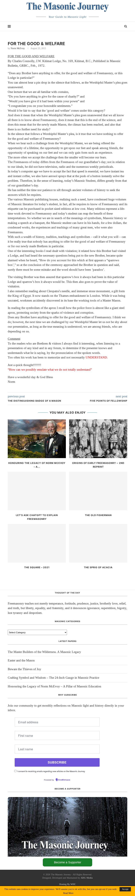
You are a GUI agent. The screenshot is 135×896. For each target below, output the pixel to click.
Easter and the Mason (21, 660)
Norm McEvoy (18, 48)
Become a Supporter (67, 862)
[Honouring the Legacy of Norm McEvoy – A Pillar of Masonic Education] (37, 438)
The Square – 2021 (37, 567)
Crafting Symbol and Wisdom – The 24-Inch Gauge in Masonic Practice (53, 677)
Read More (68, 893)
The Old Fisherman (98, 515)
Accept (125, 889)
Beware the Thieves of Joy (24, 669)
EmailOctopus (64, 780)
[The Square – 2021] (37, 543)
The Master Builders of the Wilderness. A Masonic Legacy (44, 652)
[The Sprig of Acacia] (98, 543)
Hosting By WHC (67, 884)
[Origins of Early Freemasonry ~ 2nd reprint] (98, 438)
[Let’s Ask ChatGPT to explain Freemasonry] (37, 491)
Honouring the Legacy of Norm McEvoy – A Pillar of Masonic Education (54, 686)
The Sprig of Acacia (98, 567)
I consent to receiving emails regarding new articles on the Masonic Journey (51, 771)
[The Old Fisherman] (98, 491)
